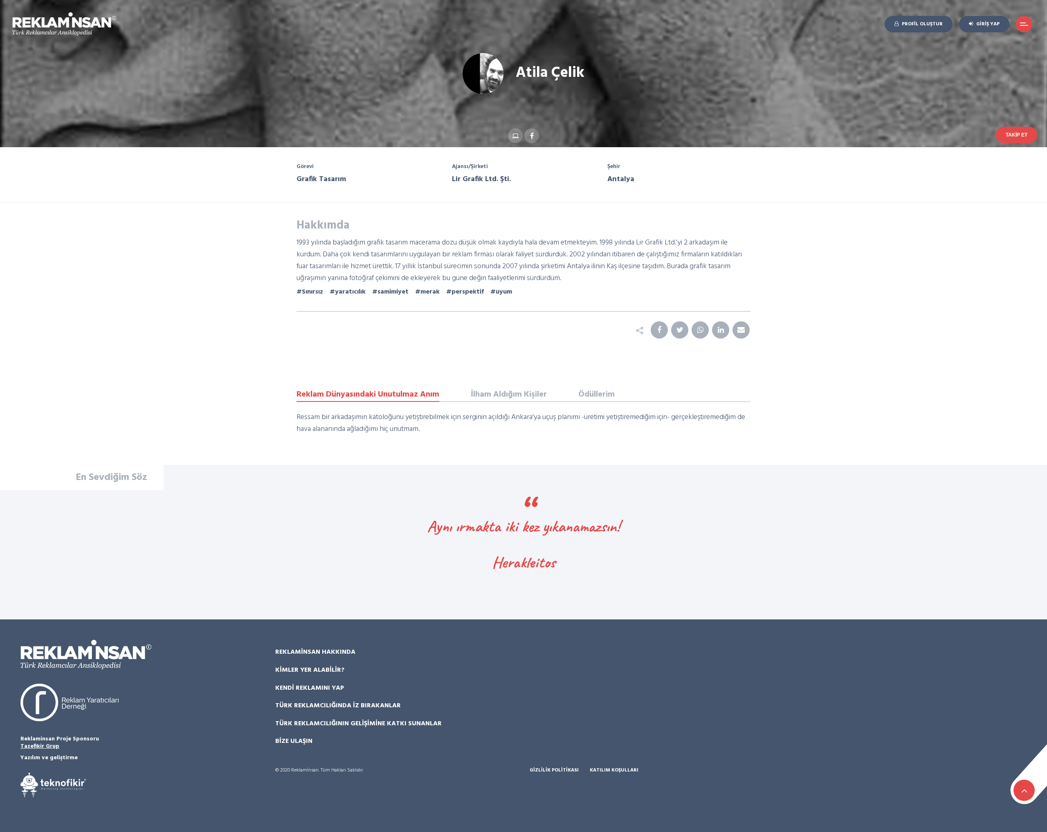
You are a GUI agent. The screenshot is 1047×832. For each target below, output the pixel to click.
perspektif (468, 292)
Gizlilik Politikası (554, 770)
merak (430, 292)
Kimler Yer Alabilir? (309, 670)
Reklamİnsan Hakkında (315, 652)
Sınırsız (312, 292)
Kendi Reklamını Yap (309, 688)
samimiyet (393, 292)
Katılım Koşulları (614, 770)
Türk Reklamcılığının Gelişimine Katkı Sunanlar (358, 723)
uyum (504, 292)
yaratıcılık (350, 292)
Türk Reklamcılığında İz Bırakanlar (338, 705)
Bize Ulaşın (293, 741)
